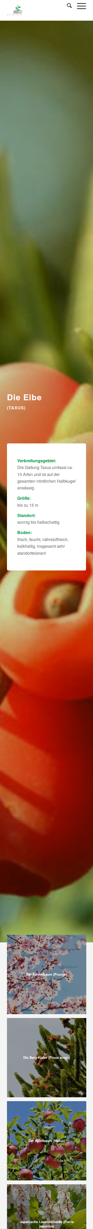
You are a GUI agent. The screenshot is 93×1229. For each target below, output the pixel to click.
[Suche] (67, 5)
